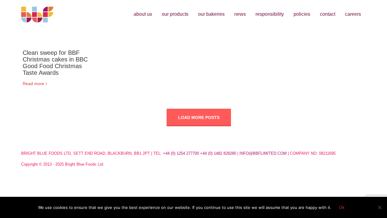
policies (302, 14)
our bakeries (211, 14)
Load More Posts (199, 117)
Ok (342, 207)
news (240, 14)
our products (175, 14)
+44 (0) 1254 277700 (181, 153)
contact (327, 14)
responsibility (269, 14)
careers (353, 14)
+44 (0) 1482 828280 (218, 153)
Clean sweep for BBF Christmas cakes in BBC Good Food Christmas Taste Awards (55, 62)
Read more (33, 83)
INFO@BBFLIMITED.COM (263, 153)
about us (143, 14)
